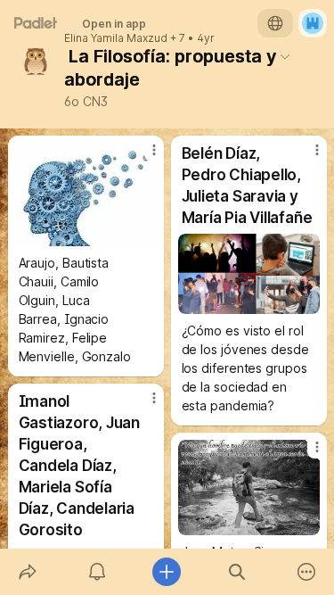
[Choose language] (275, 23)
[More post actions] (142, 157)
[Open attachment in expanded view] (86, 194)
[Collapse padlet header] (285, 56)
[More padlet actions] (306, 572)
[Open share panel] (28, 572)
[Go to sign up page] (312, 23)
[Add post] (167, 572)
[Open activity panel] (97, 572)
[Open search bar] (237, 571)
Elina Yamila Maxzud (115, 38)
